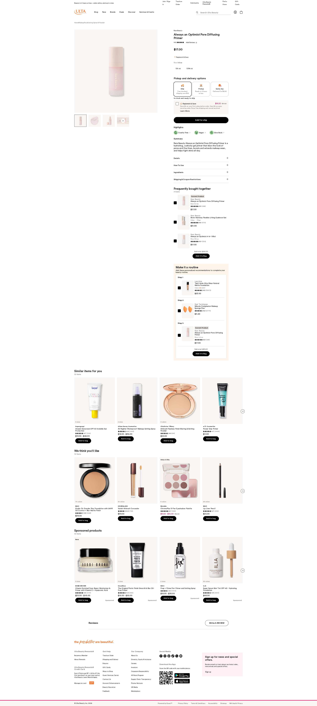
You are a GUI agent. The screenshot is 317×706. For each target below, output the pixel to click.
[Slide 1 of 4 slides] (80, 121)
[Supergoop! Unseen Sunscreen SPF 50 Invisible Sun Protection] (94, 407)
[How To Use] (201, 165)
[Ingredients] (201, 172)
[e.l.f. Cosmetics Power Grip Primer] (222, 406)
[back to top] (309, 698)
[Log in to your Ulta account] (235, 12)
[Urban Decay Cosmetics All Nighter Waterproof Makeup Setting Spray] (137, 406)
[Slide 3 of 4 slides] (109, 121)
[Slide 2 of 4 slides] (95, 121)
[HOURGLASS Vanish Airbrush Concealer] (137, 486)
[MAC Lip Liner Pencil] (222, 486)
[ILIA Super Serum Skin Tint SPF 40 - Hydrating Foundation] (222, 567)
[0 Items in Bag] (241, 12)
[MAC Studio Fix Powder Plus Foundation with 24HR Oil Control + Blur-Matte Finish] (94, 487)
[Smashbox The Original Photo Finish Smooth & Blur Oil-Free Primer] (137, 567)
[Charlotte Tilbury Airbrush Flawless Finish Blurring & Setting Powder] (179, 407)
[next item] (243, 411)
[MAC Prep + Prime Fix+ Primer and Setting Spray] (179, 566)
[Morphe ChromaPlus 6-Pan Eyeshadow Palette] (179, 486)
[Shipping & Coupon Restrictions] (201, 179)
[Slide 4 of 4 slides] (123, 121)
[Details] (201, 158)
